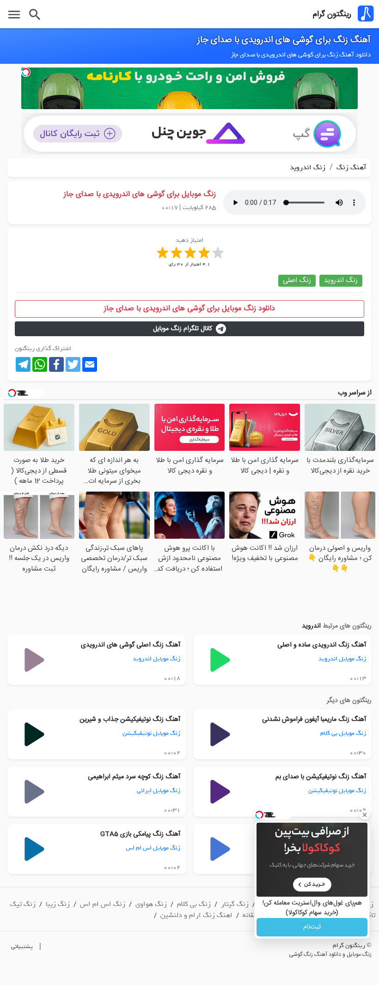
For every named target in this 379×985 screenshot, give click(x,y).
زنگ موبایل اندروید (342, 659)
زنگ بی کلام (194, 904)
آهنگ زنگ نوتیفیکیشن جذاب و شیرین (129, 719)
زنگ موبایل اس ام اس (153, 848)
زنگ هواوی (151, 904)
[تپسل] (26, 72)
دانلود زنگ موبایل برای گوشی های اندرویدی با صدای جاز (189, 308)
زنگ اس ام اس (102, 904)
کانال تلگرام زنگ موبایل (182, 328)
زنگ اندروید (307, 167)
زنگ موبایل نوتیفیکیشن (151, 733)
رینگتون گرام (332, 14)
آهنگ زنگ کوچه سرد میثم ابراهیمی (134, 776)
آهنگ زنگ (350, 167)
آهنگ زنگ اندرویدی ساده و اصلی (321, 645)
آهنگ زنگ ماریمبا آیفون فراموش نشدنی (314, 719)
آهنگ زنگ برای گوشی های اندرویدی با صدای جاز (284, 40)
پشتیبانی (22, 946)
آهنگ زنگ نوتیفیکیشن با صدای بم (320, 776)
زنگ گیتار (235, 904)
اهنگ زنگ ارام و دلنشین (196, 915)
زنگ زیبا (58, 904)
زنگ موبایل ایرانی (158, 790)
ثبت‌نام (312, 927)
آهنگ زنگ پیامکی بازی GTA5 (140, 834)
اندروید (311, 626)
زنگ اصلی (297, 280)
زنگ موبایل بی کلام (343, 733)
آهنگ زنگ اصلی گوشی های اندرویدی (130, 645)
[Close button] (364, 814)
